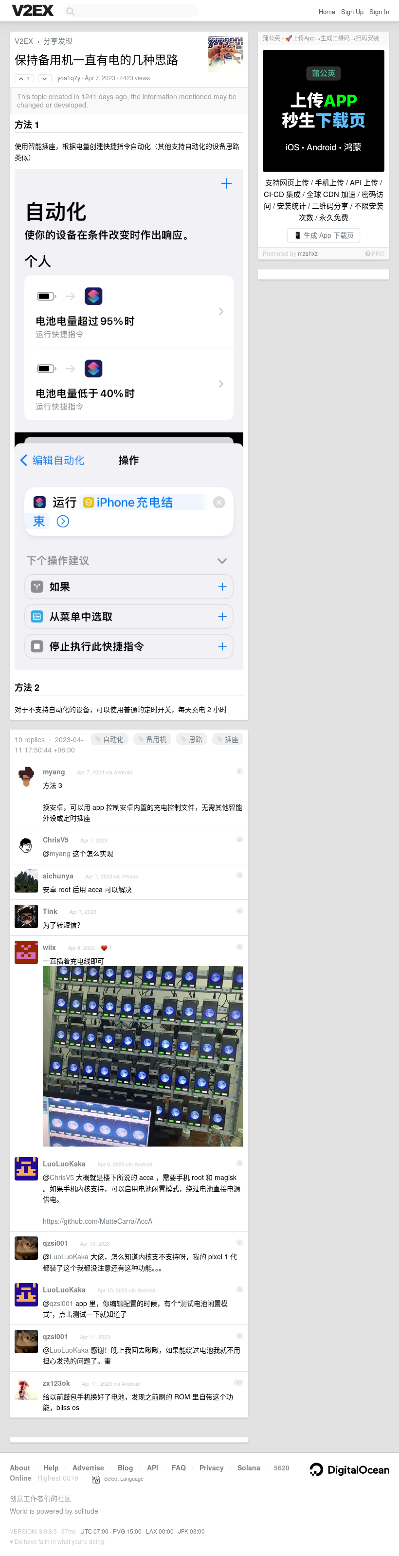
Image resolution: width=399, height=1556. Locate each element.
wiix (49, 947)
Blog (125, 1467)
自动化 (112, 739)
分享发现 (58, 41)
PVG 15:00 (127, 1531)
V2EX (24, 41)
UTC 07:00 (94, 1531)
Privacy (212, 1467)
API (152, 1467)
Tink (50, 911)
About (20, 1467)
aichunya (58, 875)
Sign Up (352, 11)
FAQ (179, 1467)
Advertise (88, 1467)
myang (54, 771)
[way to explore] (34, 11)
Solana (248, 1467)
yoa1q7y (68, 77)
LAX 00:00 (160, 1531)
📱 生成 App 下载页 (323, 235)
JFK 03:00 (191, 1531)
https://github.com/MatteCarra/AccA (97, 1221)
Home (327, 11)
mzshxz (308, 253)
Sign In (379, 11)
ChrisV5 (56, 839)
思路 (194, 739)
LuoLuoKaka (64, 1163)
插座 (230, 739)
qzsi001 (55, 1243)
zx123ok (56, 1383)
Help (51, 1467)
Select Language (122, 1478)
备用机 (155, 739)
